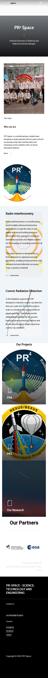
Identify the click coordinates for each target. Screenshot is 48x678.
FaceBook (9, 631)
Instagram (10, 627)
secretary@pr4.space (14, 615)
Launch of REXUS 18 (32, 563)
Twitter (9, 635)
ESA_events (14, 566)
